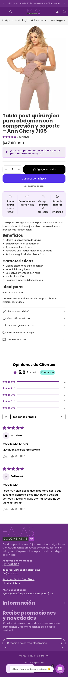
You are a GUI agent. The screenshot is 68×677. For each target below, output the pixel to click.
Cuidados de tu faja (16, 339)
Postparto (7, 20)
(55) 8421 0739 (11, 564)
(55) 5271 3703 (11, 573)
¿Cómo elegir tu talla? (18, 311)
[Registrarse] (60, 643)
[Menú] (3, 11)
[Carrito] (64, 11)
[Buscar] (10, 11)
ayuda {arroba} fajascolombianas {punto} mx (28, 593)
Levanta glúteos (59, 20)
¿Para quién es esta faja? (19, 318)
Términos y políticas (34, 662)
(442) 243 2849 (11, 582)
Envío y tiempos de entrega (20, 332)
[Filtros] (6, 417)
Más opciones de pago (34, 186)
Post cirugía (21, 20)
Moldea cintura (39, 20)
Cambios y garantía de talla (20, 325)
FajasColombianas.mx (38, 655)
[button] (10, 137)
